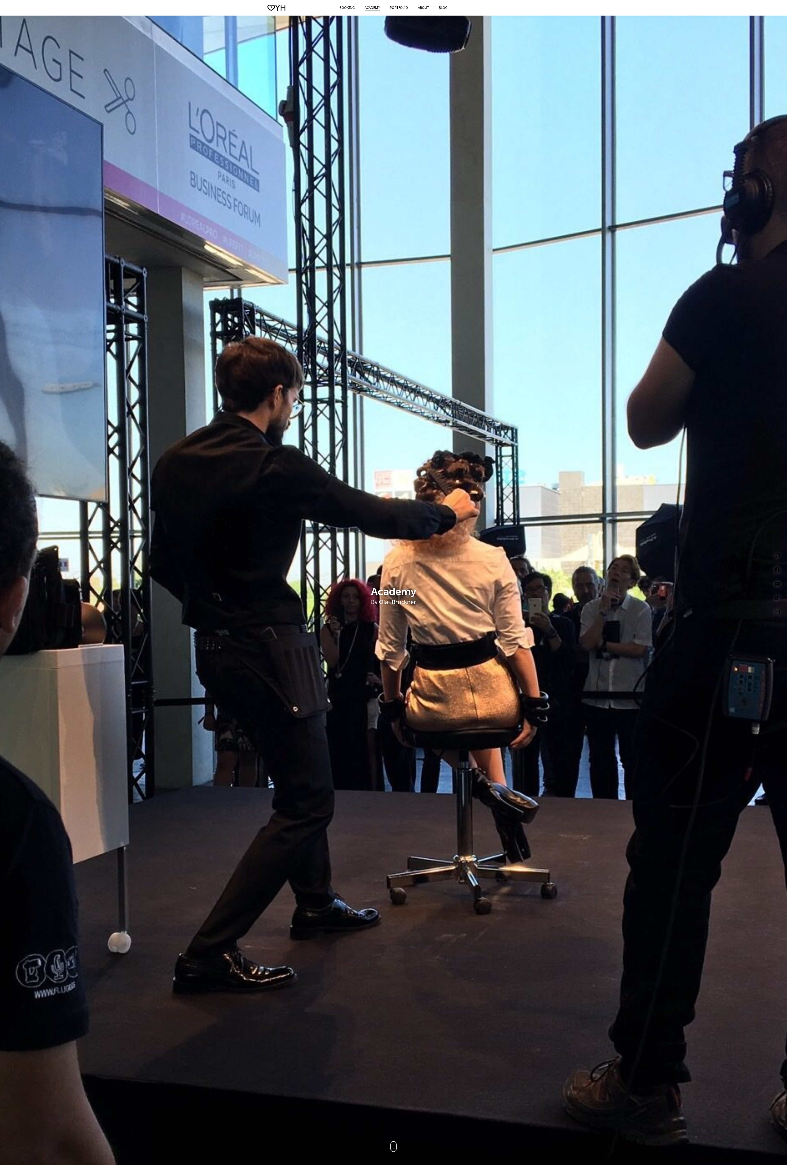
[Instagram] (777, 555)
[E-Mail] (777, 610)
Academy (372, 7)
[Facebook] (777, 568)
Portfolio (399, 7)
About (423, 7)
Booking (347, 7)
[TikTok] (777, 596)
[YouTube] (777, 582)
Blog (443, 7)
